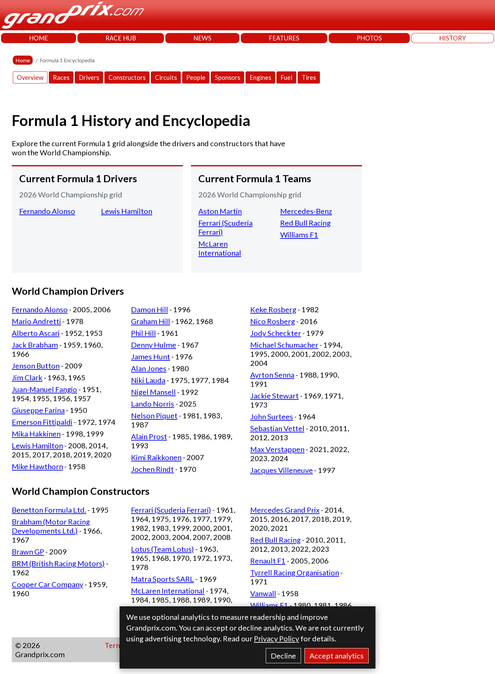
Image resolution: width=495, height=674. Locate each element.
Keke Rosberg (273, 309)
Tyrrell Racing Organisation (294, 572)
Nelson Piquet (154, 415)
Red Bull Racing (305, 222)
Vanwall (263, 593)
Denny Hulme (153, 344)
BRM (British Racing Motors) (58, 563)
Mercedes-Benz (306, 211)
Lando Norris (152, 403)
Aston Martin (220, 211)
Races (61, 77)
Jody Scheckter (275, 333)
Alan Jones (148, 368)
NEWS (202, 38)
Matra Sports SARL (162, 578)
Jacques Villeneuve (281, 470)
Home (22, 60)
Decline (283, 655)
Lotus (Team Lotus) (162, 548)
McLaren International (219, 248)
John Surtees (271, 416)
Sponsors (227, 77)
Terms (115, 645)
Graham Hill (150, 321)
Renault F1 (268, 560)
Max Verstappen (277, 449)
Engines (260, 77)
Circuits (166, 77)
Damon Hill (149, 309)
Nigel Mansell (153, 391)
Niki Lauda (148, 380)
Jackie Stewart (274, 395)
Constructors (126, 77)
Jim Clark (27, 377)
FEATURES (284, 38)
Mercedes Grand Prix (285, 509)
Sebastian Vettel (277, 428)
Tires (309, 77)
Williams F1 (299, 234)
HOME (38, 38)
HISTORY (452, 38)
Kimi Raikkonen (156, 457)
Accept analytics (336, 655)
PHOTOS (369, 38)
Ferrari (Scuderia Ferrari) (171, 509)
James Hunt (150, 356)
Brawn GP (28, 551)
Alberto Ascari (36, 333)
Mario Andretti (36, 321)
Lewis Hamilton (126, 211)
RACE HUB (120, 38)
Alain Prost (149, 436)
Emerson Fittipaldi (42, 421)
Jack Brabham (35, 344)
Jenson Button (36, 365)
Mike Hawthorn (37, 466)
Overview (30, 77)
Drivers (89, 77)
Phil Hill (143, 333)
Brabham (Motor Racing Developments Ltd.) (51, 526)
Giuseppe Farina (38, 410)
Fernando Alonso (47, 211)
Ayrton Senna (272, 374)
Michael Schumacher (284, 344)
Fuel (286, 77)
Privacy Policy (276, 638)
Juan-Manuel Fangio (44, 389)
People (195, 77)
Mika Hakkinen (36, 433)
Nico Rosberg (272, 321)
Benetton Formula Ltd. (49, 509)
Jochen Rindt (152, 469)
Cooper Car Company (47, 584)
